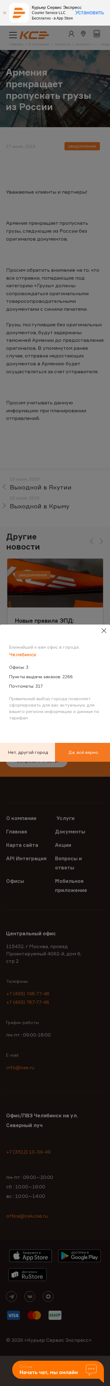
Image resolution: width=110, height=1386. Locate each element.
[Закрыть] (4, 13)
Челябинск (22, 654)
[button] (58, 1372)
